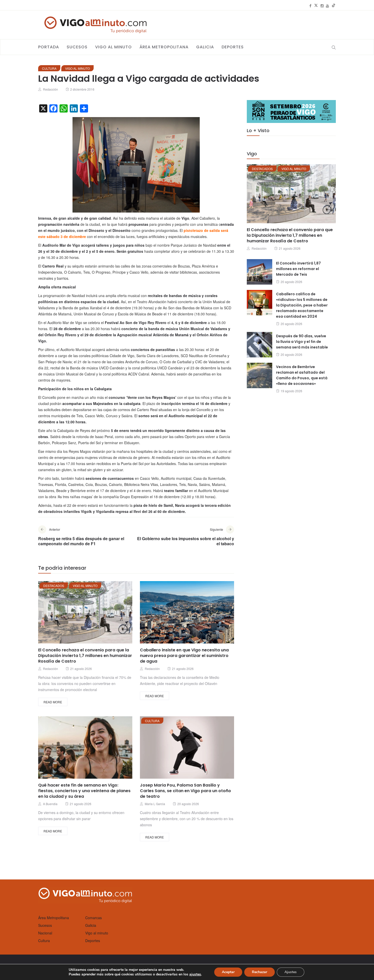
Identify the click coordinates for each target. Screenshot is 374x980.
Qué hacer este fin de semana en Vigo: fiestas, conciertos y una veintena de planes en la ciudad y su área (84, 790)
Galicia (205, 47)
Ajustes (290, 972)
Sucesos (77, 47)
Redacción (50, 89)
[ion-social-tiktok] (333, 5)
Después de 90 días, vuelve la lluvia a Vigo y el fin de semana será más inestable (302, 341)
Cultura (49, 68)
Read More (53, 702)
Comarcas (93, 917)
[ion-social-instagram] (322, 6)
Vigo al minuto (113, 47)
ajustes (195, 974)
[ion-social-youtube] (327, 6)
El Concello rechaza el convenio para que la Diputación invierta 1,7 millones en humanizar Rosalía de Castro (85, 655)
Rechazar (259, 972)
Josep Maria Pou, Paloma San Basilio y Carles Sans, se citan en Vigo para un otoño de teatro (185, 790)
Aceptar (228, 972)
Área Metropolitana (164, 47)
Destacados (53, 585)
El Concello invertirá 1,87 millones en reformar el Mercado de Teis (298, 269)
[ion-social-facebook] (310, 6)
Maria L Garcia (155, 804)
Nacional (45, 932)
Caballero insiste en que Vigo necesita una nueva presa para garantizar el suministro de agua (184, 655)
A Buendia (50, 804)
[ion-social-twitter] (316, 5)
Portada (48, 47)
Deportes (233, 47)
